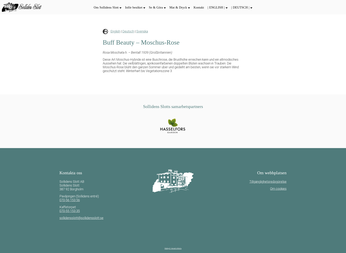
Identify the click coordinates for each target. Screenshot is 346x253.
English (115, 31)
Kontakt (199, 7)
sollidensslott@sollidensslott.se (81, 218)
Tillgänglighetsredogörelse (268, 181)
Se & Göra (156, 7)
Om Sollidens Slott (106, 7)
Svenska (142, 31)
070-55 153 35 (69, 211)
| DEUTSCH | (240, 7)
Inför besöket (133, 7)
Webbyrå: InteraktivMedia (173, 248)
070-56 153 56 (69, 200)
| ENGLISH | (216, 7)
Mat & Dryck (178, 7)
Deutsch (128, 31)
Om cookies (278, 189)
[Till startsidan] (24, 7)
